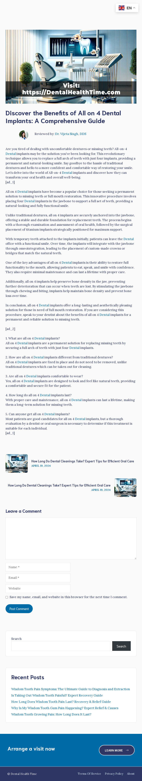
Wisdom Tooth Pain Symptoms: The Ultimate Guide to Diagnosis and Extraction (70, 689)
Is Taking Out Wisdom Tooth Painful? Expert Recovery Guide (57, 695)
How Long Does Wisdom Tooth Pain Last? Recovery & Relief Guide (61, 702)
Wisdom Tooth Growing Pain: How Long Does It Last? (51, 714)
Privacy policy (114, 773)
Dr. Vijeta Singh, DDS (70, 134)
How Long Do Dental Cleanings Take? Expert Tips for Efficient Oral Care (82, 461)
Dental (11, 154)
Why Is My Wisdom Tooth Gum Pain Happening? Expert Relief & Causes (64, 708)
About (131, 773)
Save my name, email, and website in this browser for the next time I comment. (68, 597)
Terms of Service (89, 773)
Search (16, 639)
